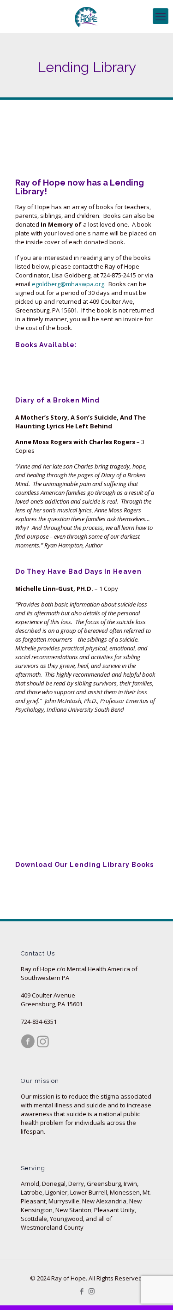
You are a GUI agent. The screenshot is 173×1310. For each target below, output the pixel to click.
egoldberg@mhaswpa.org (68, 284)
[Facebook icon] (81, 1291)
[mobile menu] (160, 16)
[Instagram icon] (91, 1291)
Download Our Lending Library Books (84, 864)
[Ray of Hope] (86, 16)
